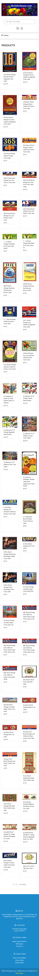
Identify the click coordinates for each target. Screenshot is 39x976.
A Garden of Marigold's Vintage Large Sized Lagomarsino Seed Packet (28, 481)
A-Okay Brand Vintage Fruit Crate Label (29, 546)
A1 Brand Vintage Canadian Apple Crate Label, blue (28, 589)
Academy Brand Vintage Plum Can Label (9, 734)
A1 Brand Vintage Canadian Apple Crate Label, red (9, 623)
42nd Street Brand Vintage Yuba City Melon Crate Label (28, 211)
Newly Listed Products (19, 941)
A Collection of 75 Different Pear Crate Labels (10, 464)
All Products (19, 944)
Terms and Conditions (19, 958)
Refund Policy (19, 962)
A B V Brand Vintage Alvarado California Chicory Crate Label (10, 367)
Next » (25, 884)
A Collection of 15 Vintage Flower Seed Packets (28, 398)
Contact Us (19, 946)
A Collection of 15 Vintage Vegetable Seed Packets (9, 432)
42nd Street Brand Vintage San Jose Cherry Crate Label (9, 180)
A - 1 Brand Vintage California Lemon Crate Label (10, 321)
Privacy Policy (19, 960)
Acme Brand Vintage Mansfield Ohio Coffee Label (28, 778)
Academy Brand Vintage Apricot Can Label (29, 707)
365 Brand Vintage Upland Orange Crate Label (9, 156)
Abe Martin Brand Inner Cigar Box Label (28, 682)
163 (21, 884)
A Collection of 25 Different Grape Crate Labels (28, 436)
